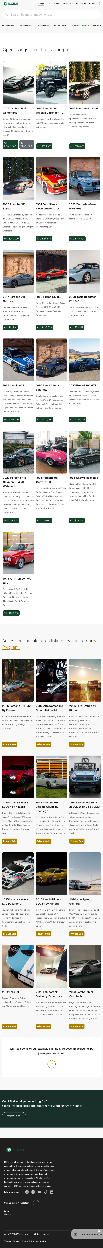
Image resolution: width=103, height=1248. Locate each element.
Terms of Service (12, 1241)
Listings (41, 4)
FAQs (6, 1211)
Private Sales (67, 4)
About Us (80, 4)
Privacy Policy (28, 1241)
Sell (48, 4)
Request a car (14, 1115)
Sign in (95, 3)
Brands (56, 4)
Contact (7, 1214)
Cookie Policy (42, 1241)
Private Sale (9, 744)
